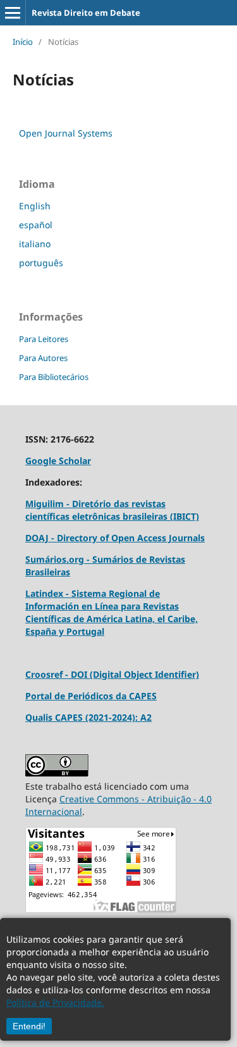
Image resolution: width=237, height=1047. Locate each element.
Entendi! (29, 1026)
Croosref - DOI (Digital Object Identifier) (112, 674)
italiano (35, 244)
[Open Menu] (12, 12)
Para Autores (43, 358)
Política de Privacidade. (55, 1002)
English (35, 206)
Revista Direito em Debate (86, 12)
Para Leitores (43, 339)
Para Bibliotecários (53, 377)
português (41, 263)
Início (23, 41)
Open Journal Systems (65, 133)
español (35, 225)
